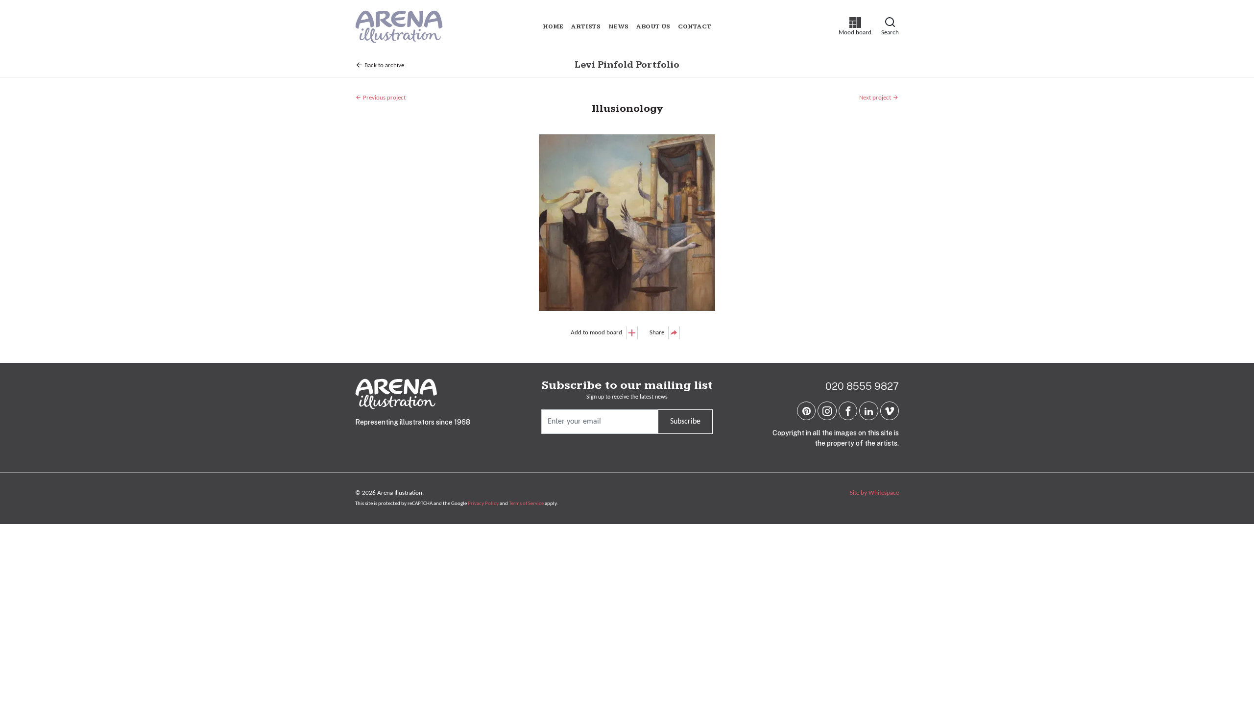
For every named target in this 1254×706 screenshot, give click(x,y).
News (618, 26)
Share (657, 332)
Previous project (384, 98)
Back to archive (383, 65)
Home (553, 26)
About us (653, 26)
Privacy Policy (483, 503)
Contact (694, 26)
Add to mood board (596, 332)
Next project (875, 98)
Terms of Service (526, 503)
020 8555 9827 (862, 386)
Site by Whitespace (874, 493)
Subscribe (685, 422)
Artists (586, 26)
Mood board (855, 26)
